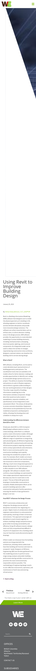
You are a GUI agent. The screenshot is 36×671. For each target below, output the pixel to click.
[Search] (29, 634)
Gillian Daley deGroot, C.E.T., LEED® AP (17, 312)
